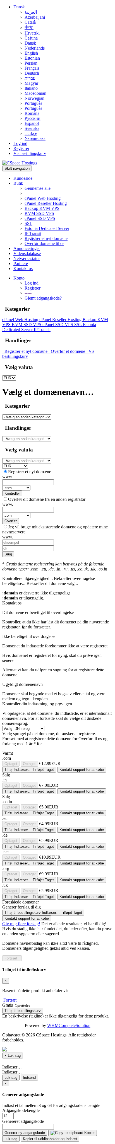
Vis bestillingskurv (29, 153)
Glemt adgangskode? (43, 298)
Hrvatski (32, 33)
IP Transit (33, 233)
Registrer (21, 148)
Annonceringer (26, 248)
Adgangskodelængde (21, 1110)
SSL (28, 223)
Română (32, 113)
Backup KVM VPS (42, 208)
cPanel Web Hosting (43, 198)
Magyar (31, 83)
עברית (30, 78)
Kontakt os (23, 268)
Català (30, 22)
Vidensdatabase (27, 253)
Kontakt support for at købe (81, 769)
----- (28, 193)
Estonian (32, 58)
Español (32, 123)
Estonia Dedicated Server (47, 228)
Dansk (19, 6)
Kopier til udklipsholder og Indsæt (50, 1139)
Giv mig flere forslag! (21, 923)
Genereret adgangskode (23, 1121)
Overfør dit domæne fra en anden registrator (46, 499)
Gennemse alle (38, 188)
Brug (8, 554)
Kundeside (22, 178)
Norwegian (34, 98)
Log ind (20, 143)
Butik (19, 183)
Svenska (32, 128)
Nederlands (35, 48)
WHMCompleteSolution (68, 1025)
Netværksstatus (26, 258)
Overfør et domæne (67, 351)
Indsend (29, 1077)
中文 (29, 27)
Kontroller (12, 493)
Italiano (31, 88)
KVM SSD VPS (39, 213)
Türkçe (31, 133)
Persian (31, 63)
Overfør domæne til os (44, 243)
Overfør (10, 521)
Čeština (31, 38)
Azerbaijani (35, 17)
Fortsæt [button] (9, 1000)
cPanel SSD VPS (40, 218)
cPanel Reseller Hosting (46, 203)
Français (32, 68)
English (31, 53)
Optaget (10, 764)
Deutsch (32, 73)
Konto (20, 278)
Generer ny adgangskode (24, 1133)
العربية (31, 12)
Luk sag (10, 1077)
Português (33, 103)
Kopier (89, 1133)
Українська (35, 138)
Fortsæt (12, 958)
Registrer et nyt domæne (46, 238)
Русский (32, 118)
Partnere (20, 263)
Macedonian (35, 93)
